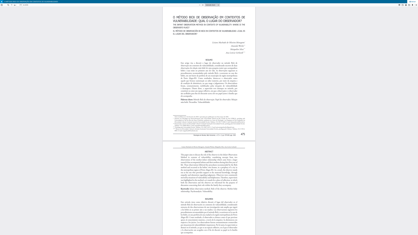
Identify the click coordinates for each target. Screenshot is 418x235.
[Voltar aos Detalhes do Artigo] (1, 1)
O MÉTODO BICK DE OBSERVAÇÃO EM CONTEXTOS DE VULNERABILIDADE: (31, 2)
